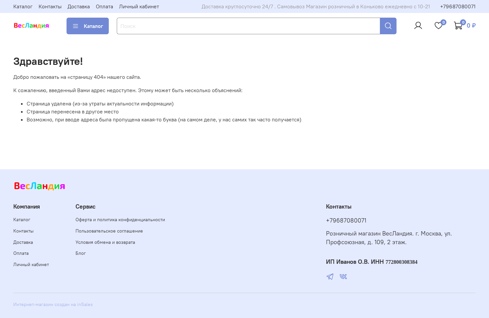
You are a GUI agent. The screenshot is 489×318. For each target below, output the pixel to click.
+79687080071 (458, 6)
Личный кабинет (139, 6)
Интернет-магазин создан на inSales (53, 304)
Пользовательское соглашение (109, 231)
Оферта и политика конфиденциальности (120, 220)
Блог (81, 253)
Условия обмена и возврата (105, 242)
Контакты (50, 6)
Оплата (104, 6)
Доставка (79, 6)
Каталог (23, 6)
